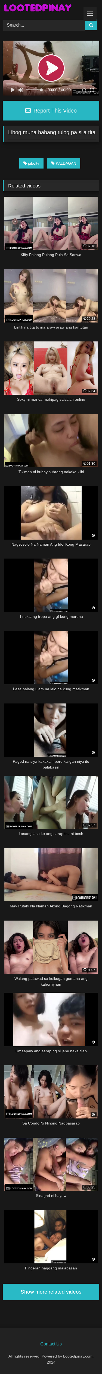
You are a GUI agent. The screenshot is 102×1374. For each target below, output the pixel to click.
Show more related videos (51, 1292)
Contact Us (51, 1344)
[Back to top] (85, 1357)
